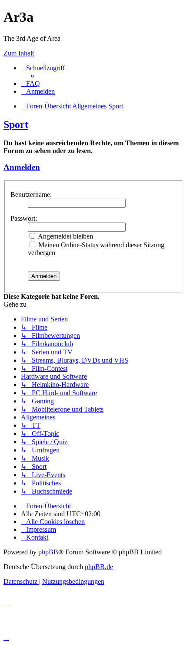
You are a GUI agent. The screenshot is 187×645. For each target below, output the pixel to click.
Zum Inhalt (18, 53)
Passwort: (23, 218)
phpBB (48, 552)
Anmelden (21, 167)
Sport (15, 124)
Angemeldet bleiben (65, 236)
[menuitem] (30, 83)
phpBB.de (99, 566)
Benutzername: (31, 194)
